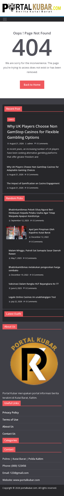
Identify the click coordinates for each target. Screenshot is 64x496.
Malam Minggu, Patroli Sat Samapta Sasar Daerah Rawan (35, 252)
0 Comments (42, 143)
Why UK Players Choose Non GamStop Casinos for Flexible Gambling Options (33, 132)
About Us (8, 426)
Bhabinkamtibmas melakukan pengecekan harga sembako (34, 269)
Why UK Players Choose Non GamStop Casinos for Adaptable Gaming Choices (33, 168)
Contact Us (8, 433)
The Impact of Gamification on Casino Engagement (33, 183)
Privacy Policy (10, 412)
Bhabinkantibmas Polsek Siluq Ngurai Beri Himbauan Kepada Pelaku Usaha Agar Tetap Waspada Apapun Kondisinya (32, 213)
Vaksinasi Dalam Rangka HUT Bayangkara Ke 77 (34, 283)
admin (30, 143)
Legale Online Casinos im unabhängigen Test (32, 297)
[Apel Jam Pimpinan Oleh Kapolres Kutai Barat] (16, 235)
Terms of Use (10, 419)
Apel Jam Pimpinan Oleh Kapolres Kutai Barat (41, 231)
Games (11, 119)
